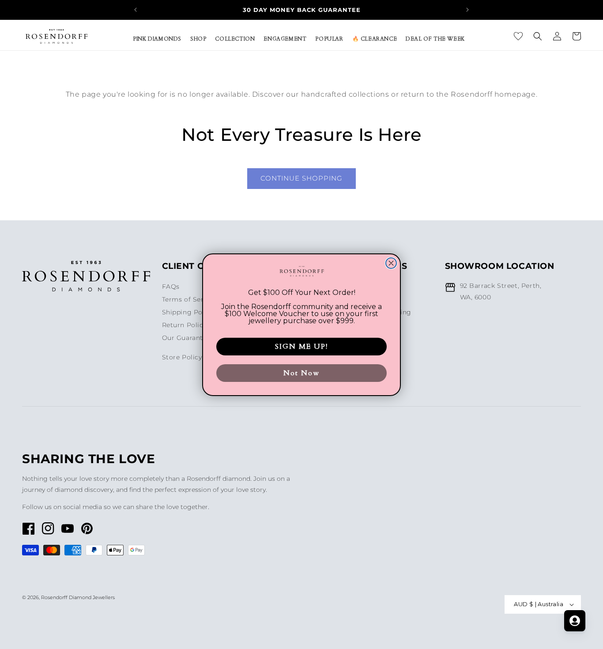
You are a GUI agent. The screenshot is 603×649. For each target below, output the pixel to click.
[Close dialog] (391, 263)
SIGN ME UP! (301, 346)
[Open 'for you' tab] (574, 620)
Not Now (301, 373)
